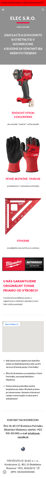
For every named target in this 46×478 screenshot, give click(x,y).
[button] (3, 9)
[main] (23, 35)
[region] (23, 3)
